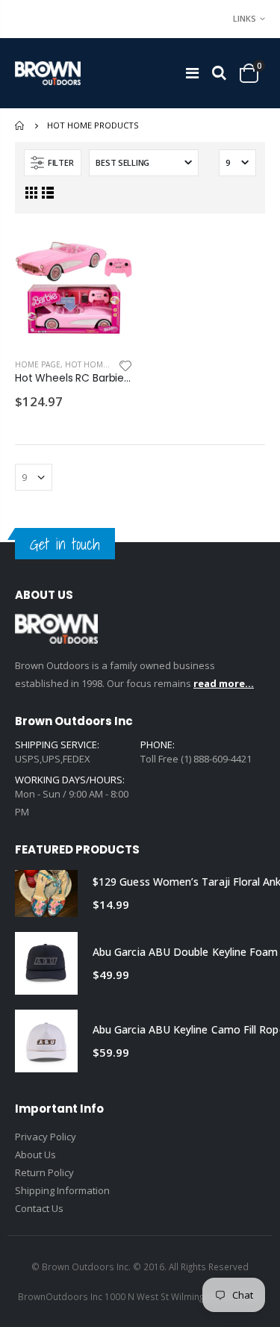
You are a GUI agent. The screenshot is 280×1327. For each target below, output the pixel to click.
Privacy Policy (45, 1136)
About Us (35, 1154)
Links (244, 18)
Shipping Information (62, 1190)
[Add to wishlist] (125, 364)
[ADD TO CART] (108, 253)
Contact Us (39, 1208)
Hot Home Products (108, 364)
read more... (223, 683)
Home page (37, 364)
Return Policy (44, 1172)
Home (20, 125)
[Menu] (192, 73)
